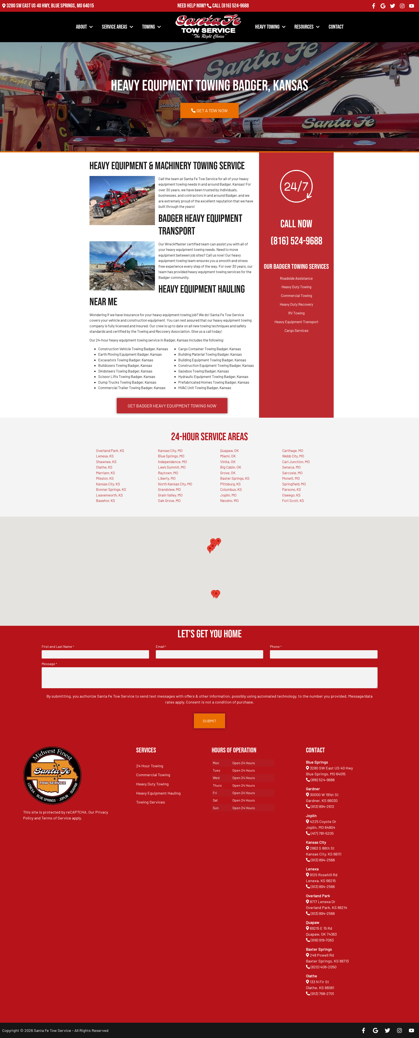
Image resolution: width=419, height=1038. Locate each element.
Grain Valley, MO (170, 495)
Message (49, 664)
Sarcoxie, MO (292, 473)
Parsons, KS (291, 489)
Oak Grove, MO (169, 500)
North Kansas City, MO (175, 484)
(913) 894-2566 (323, 886)
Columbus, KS (231, 489)
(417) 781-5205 (322, 833)
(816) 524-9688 (235, 5)
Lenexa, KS (105, 456)
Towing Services (150, 802)
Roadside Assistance (296, 278)
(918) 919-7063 (322, 940)
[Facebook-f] (373, 6)
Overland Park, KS (110, 450)
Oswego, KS (291, 495)
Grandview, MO (169, 489)
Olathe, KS (104, 467)
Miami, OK (228, 456)
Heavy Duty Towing (296, 287)
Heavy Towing (267, 27)
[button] (216, 595)
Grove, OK (227, 473)
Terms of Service (56, 818)
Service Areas (114, 27)
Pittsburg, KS (230, 484)
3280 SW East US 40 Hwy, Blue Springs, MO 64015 (50, 5)
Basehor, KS (105, 500)
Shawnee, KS (106, 461)
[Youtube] (411, 6)
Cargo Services (296, 330)
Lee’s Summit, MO (172, 467)
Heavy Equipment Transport (296, 321)
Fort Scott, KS (293, 500)
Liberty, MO (167, 478)
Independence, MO (172, 461)
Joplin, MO (228, 495)
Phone (276, 646)
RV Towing (296, 313)
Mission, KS (105, 478)
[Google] (383, 6)
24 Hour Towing (149, 765)
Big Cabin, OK (230, 467)
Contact (336, 27)
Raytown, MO (168, 473)
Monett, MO (291, 478)
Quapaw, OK (229, 450)
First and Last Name (58, 646)
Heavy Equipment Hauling (158, 793)
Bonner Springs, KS (111, 489)
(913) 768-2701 (235, 11)
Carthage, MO (292, 450)
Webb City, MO (293, 456)
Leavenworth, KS (109, 495)
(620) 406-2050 (324, 966)
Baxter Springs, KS (234, 478)
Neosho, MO (229, 500)
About (81, 27)
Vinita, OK (227, 461)
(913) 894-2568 (323, 859)
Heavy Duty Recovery (296, 304)
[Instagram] (402, 6)
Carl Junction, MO (296, 461)
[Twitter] (392, 6)
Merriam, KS (105, 473)
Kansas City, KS (108, 484)
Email (161, 646)
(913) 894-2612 (322, 806)
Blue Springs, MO (171, 456)
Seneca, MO (291, 467)
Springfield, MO (294, 484)
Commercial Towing (296, 295)
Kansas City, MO (170, 450)
